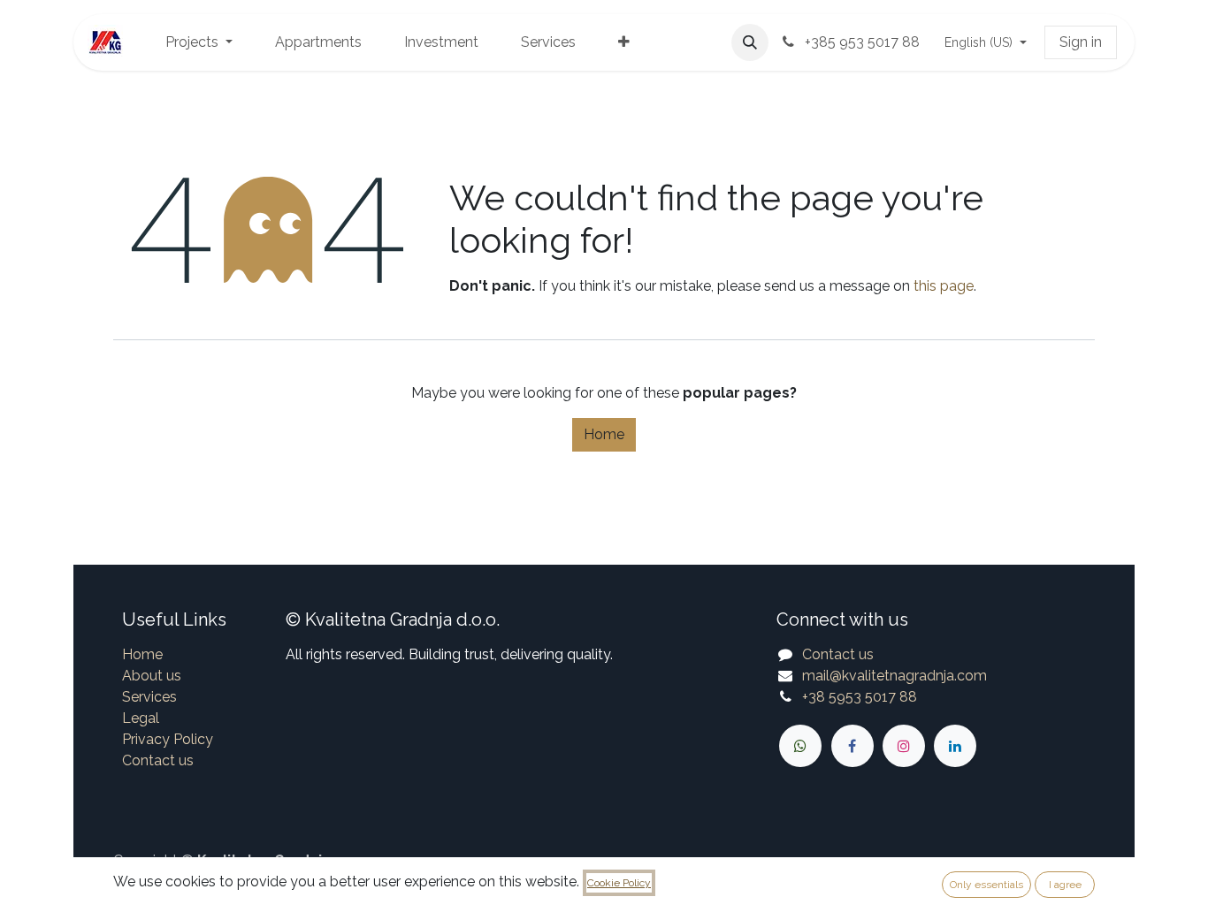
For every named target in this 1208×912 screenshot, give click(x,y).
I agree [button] (1065, 884)
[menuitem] (199, 42)
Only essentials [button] (986, 884)
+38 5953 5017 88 (859, 696)
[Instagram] (904, 746)
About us (151, 675)
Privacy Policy (167, 739)
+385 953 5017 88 (860, 42)
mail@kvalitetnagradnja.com (894, 675)
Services (149, 696)
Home (604, 434)
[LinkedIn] (955, 746)
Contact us (158, 760)
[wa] (800, 746)
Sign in (1080, 42)
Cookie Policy (619, 883)
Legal (140, 718)
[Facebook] (852, 746)
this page (944, 285)
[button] (749, 42)
